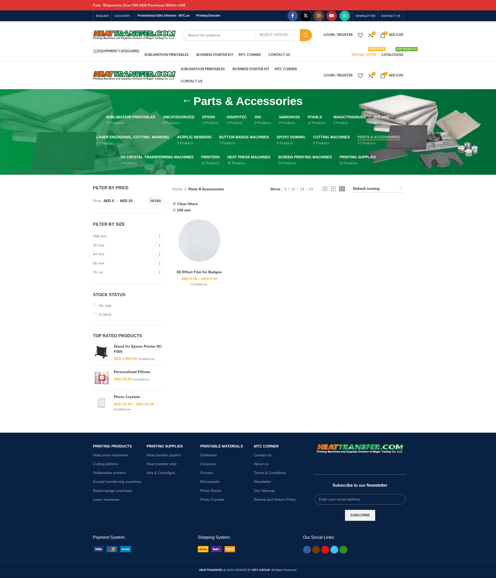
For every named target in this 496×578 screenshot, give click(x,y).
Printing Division (208, 15)
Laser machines (106, 499)
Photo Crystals (127, 397)
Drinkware (208, 455)
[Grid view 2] (325, 189)
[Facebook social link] (292, 16)
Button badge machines (112, 491)
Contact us (263, 455)
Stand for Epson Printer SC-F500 (138, 349)
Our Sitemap (264, 491)
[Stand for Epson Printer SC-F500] (101, 352)
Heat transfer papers (164, 455)
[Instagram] (316, 550)
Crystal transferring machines (117, 481)
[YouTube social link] (332, 16)
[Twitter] (334, 550)
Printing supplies (165, 446)
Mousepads (209, 481)
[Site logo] (134, 35)
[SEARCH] (306, 35)
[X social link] (305, 16)
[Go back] (186, 101)
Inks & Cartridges (161, 473)
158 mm (184, 210)
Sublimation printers (109, 473)
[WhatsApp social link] (345, 16)
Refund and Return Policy (275, 499)
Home (177, 189)
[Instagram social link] (318, 16)
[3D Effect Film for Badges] (199, 241)
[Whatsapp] (343, 550)
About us (261, 464)
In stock (105, 314)
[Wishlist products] (360, 35)
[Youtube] (325, 550)
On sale (105, 305)
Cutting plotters (105, 464)
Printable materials (221, 446)
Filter (155, 201)
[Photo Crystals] (101, 403)
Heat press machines (110, 455)
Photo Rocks (210, 491)
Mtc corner (266, 446)
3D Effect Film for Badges (199, 272)
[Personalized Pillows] (101, 377)
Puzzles (206, 473)
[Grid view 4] (342, 189)
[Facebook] (307, 550)
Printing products (112, 446)
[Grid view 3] (333, 189)
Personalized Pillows (132, 372)
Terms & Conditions (270, 473)
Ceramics (208, 464)
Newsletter (262, 481)
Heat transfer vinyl (162, 464)
